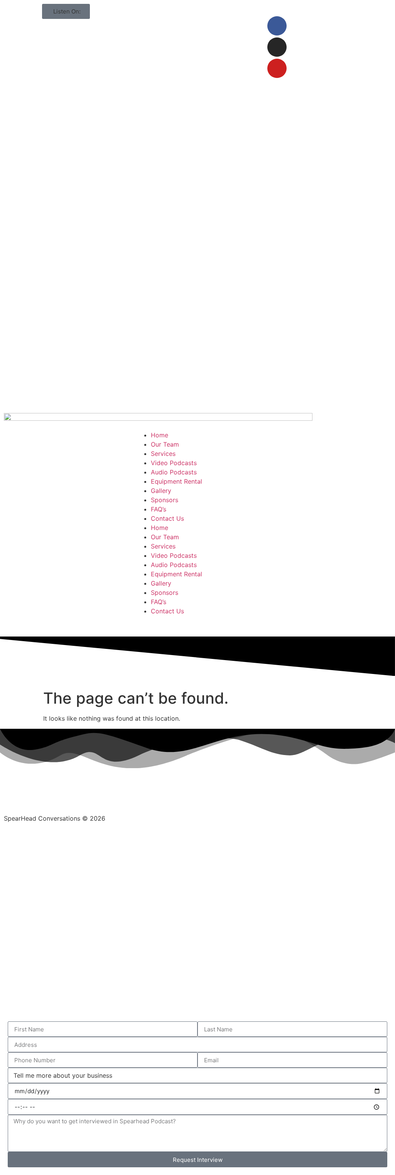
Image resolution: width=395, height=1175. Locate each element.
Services (163, 453)
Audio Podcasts (174, 472)
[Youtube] (277, 68)
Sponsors (164, 500)
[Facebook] (277, 26)
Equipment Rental (176, 481)
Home (159, 435)
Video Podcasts (174, 463)
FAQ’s (158, 509)
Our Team (165, 444)
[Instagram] (277, 47)
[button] (66, 11)
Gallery (161, 490)
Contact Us (167, 518)
